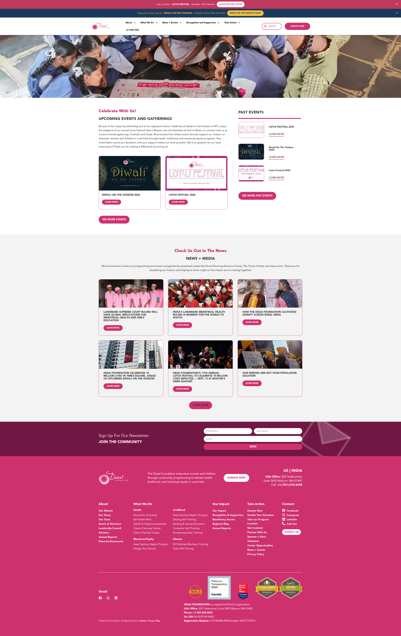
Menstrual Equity (143, 539)
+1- (289, 485)
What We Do (147, 23)
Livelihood (179, 510)
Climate (177, 539)
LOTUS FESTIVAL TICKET (230, 4)
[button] (200, 405)
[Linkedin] (115, 598)
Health (137, 510)
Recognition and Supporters (201, 23)
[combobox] (272, 26)
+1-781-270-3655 (202, 613)
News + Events (170, 23)
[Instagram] (108, 598)
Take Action (230, 23)
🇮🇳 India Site (132, 30)
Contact (142, 621)
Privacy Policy (154, 621)
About (128, 23)
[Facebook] (100, 598)
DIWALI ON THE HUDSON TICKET (245, 13)
